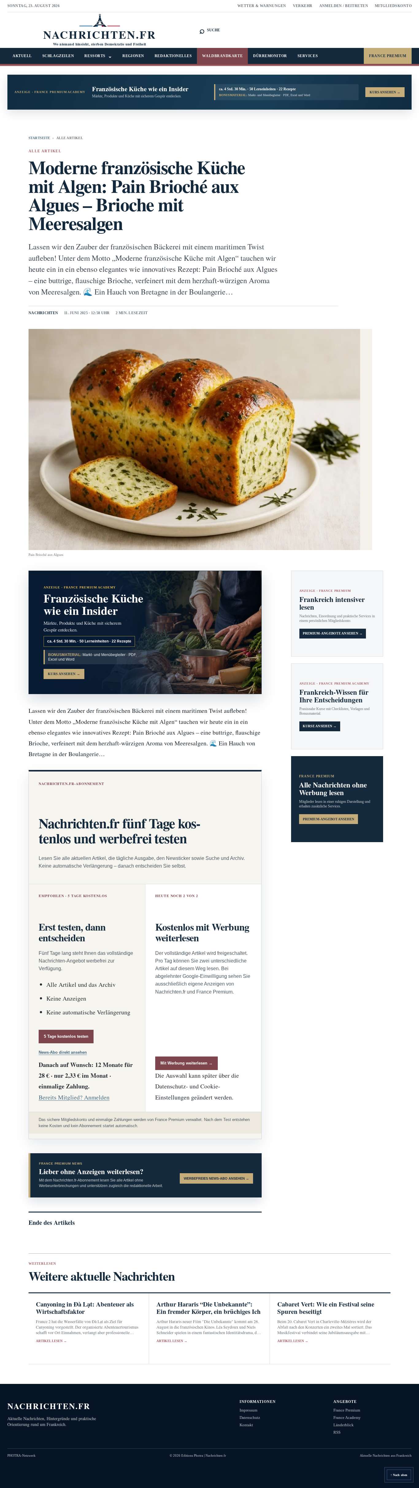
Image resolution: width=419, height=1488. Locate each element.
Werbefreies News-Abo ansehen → (216, 1178)
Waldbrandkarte (222, 56)
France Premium (387, 56)
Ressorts (98, 56)
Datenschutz (250, 1417)
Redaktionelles (173, 56)
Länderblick (343, 1425)
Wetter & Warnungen (261, 6)
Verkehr (303, 6)
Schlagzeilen (58, 56)
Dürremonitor (270, 56)
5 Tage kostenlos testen (66, 1036)
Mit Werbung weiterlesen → (186, 1063)
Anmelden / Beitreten (343, 6)
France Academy (347, 1417)
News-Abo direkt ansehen (63, 1052)
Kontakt (246, 1425)
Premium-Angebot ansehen (328, 819)
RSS (336, 1432)
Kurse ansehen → (320, 726)
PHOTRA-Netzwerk (21, 1455)
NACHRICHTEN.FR (48, 1406)
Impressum (248, 1410)
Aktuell (22, 56)
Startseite (39, 138)
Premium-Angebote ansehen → (333, 633)
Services (308, 56)
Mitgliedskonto (393, 6)
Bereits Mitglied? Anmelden (74, 1097)
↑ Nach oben (398, 1475)
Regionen (133, 56)
